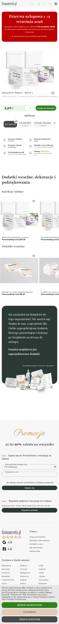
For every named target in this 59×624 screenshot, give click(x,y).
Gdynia (42, 576)
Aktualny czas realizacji (40, 540)
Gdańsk (42, 569)
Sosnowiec (44, 580)
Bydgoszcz (25, 573)
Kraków (23, 565)
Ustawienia (29, 612)
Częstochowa (8, 580)
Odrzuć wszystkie (29, 619)
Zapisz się (29, 488)
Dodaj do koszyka (46, 108)
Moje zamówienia (37, 537)
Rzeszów (43, 583)
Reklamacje (35, 551)
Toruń (4, 583)
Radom (23, 580)
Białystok (6, 576)
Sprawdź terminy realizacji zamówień (30, 36)
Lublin (41, 573)
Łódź (41, 565)
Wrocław (6, 569)
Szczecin (6, 573)
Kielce (23, 583)
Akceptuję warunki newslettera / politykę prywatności (30, 482)
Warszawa (6, 565)
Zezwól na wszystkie (29, 605)
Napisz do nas (17, 324)
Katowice (24, 576)
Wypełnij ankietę (29, 510)
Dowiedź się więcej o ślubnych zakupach (38, 366)
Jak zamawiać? (36, 547)
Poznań (23, 569)
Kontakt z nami (36, 544)
